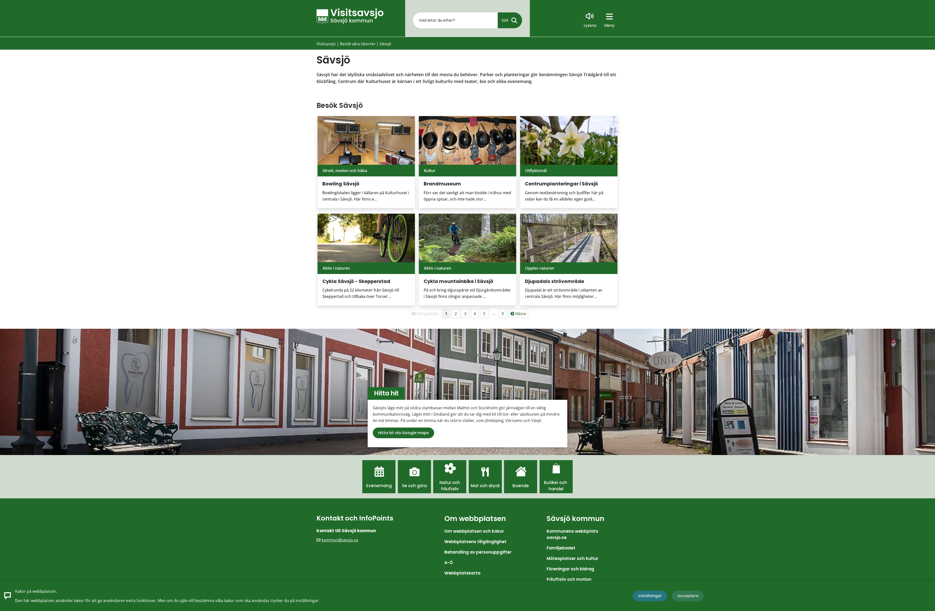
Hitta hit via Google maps (403, 433)
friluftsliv (450, 489)
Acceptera (687, 596)
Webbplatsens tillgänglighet (475, 542)
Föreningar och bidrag (570, 569)
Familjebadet (561, 548)
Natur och (449, 482)
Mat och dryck (485, 486)
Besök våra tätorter (357, 43)
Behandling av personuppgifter (478, 552)
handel (556, 489)
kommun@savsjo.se (340, 540)
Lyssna (590, 25)
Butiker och (556, 482)
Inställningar (650, 596)
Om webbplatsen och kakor (474, 531)
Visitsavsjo (326, 43)
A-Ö (448, 562)
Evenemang (379, 486)
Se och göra (414, 486)
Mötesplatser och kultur (572, 558)
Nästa (520, 313)
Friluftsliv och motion (569, 579)
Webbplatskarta (462, 573)
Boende (521, 486)
